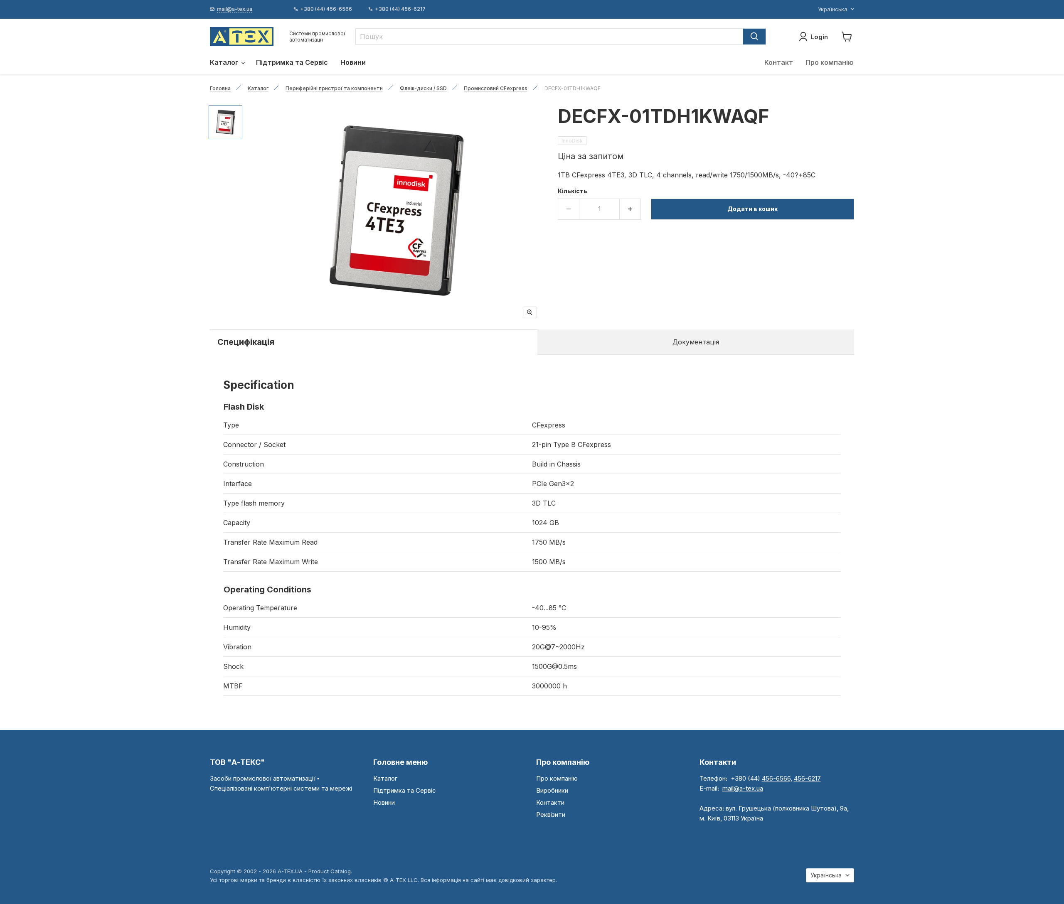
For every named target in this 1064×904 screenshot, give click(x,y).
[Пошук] (754, 36)
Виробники (552, 790)
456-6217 (807, 778)
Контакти (550, 802)
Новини (353, 62)
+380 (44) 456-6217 (400, 9)
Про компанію (829, 62)
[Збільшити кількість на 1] (630, 209)
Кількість (572, 191)
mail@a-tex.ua (742, 788)
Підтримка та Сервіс (292, 62)
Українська (832, 9)
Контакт (778, 62)
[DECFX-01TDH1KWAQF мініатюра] (225, 122)
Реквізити (550, 814)
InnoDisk (572, 141)
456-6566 (776, 778)
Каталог (225, 62)
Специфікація (245, 342)
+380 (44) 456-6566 (326, 9)
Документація (695, 342)
